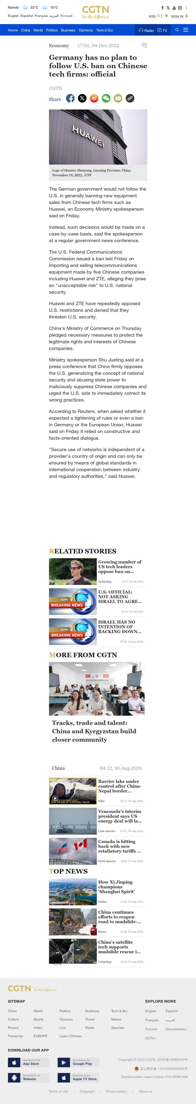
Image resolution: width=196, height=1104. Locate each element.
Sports (39, 1019)
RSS (152, 16)
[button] (55, 798)
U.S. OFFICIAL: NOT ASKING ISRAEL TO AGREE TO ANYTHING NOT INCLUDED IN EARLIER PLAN (120, 597)
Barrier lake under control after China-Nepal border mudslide (120, 786)
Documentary (176, 1029)
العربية (54, 16)
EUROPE (41, 1036)
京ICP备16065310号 (172, 1059)
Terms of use (58, 1091)
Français (41, 16)
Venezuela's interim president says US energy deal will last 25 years (120, 816)
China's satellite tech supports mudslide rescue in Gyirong (119, 947)
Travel (89, 1019)
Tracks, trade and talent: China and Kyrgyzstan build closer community (94, 731)
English (13, 16)
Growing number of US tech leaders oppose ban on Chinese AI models (119, 567)
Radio (149, 30)
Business (68, 30)
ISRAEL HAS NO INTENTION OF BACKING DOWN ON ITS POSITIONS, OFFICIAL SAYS (117, 627)
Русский (66, 16)
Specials (117, 1028)
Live (63, 1028)
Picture (13, 1028)
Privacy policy (116, 1091)
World (38, 30)
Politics (52, 30)
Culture (13, 1019)
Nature (116, 1019)
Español (27, 16)
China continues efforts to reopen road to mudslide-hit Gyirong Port (117, 917)
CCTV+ (150, 1038)
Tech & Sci (104, 30)
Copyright (87, 1091)
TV (165, 30)
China (25, 30)
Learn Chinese (71, 1036)
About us (145, 1091)
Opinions (86, 30)
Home (13, 30)
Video (38, 1028)
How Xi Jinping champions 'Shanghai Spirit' (116, 887)
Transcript (15, 1036)
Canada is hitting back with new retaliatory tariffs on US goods (120, 846)
